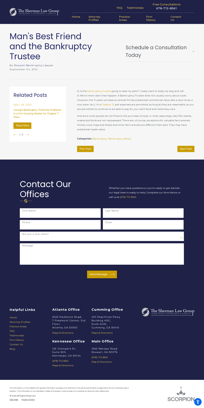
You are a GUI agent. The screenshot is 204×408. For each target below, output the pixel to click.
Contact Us (16, 344)
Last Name (112, 211)
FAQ (119, 7)
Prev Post (85, 148)
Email (108, 222)
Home (13, 317)
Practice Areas (18, 326)
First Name (29, 211)
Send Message (98, 274)
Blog (12, 349)
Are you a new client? (35, 234)
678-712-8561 (166, 8)
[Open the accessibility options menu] (198, 402)
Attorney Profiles (20, 322)
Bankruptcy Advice (119, 138)
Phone (26, 222)
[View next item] (27, 134)
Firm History (17, 340)
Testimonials (135, 7)
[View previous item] (15, 134)
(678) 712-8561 (128, 197)
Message (27, 245)
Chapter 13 (107, 104)
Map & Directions (102, 361)
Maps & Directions (62, 332)
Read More (22, 125)
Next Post (186, 148)
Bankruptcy (99, 138)
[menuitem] (78, 17)
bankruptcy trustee (99, 91)
